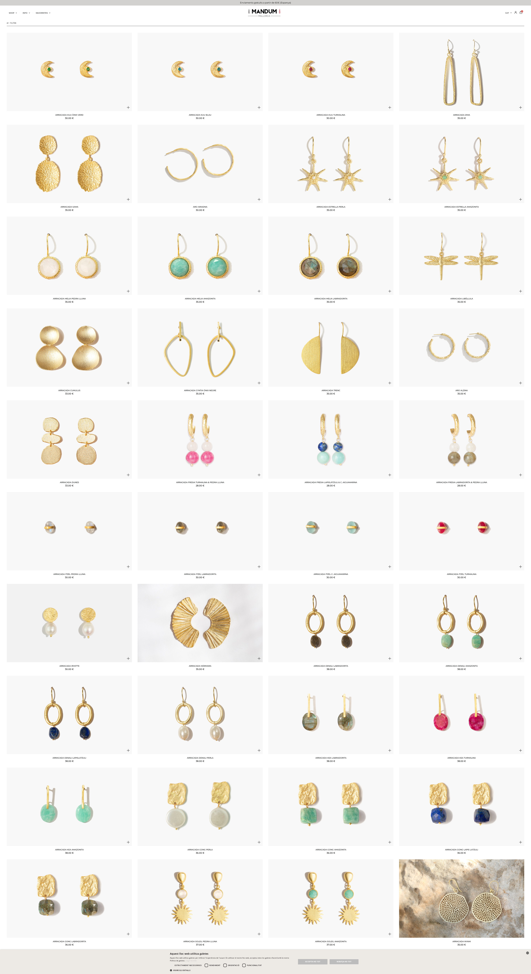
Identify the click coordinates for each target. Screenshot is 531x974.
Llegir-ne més (191, 960)
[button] (231, 970)
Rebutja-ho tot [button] (344, 961)
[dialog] (265, 961)
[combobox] (527, 953)
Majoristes (42, 13)
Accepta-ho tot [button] (312, 961)
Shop (11, 13)
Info (25, 13)
